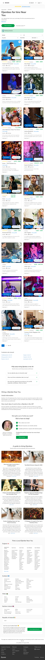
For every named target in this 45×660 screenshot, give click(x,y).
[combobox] (11, 35)
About (24, 649)
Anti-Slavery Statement (26, 653)
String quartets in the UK (6, 357)
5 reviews (4, 95)
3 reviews (31, 163)
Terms (2, 650)
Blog (13, 654)
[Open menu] (3, 3)
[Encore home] (7, 2)
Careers (25, 650)
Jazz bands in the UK (27, 359)
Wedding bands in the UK (6, 355)
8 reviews (31, 61)
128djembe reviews (26, 6)
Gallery (13, 652)
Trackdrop (37, 657)
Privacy (2, 652)
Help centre (3, 649)
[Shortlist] (36, 3)
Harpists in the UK (27, 357)
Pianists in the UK (5, 359)
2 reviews (4, 196)
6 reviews (31, 129)
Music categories (15, 650)
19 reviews (32, 330)
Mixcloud (42, 657)
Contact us (3, 654)
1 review (31, 197)
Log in (39, 2)
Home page (3, 9)
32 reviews (10, 61)
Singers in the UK (27, 355)
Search (32, 2)
